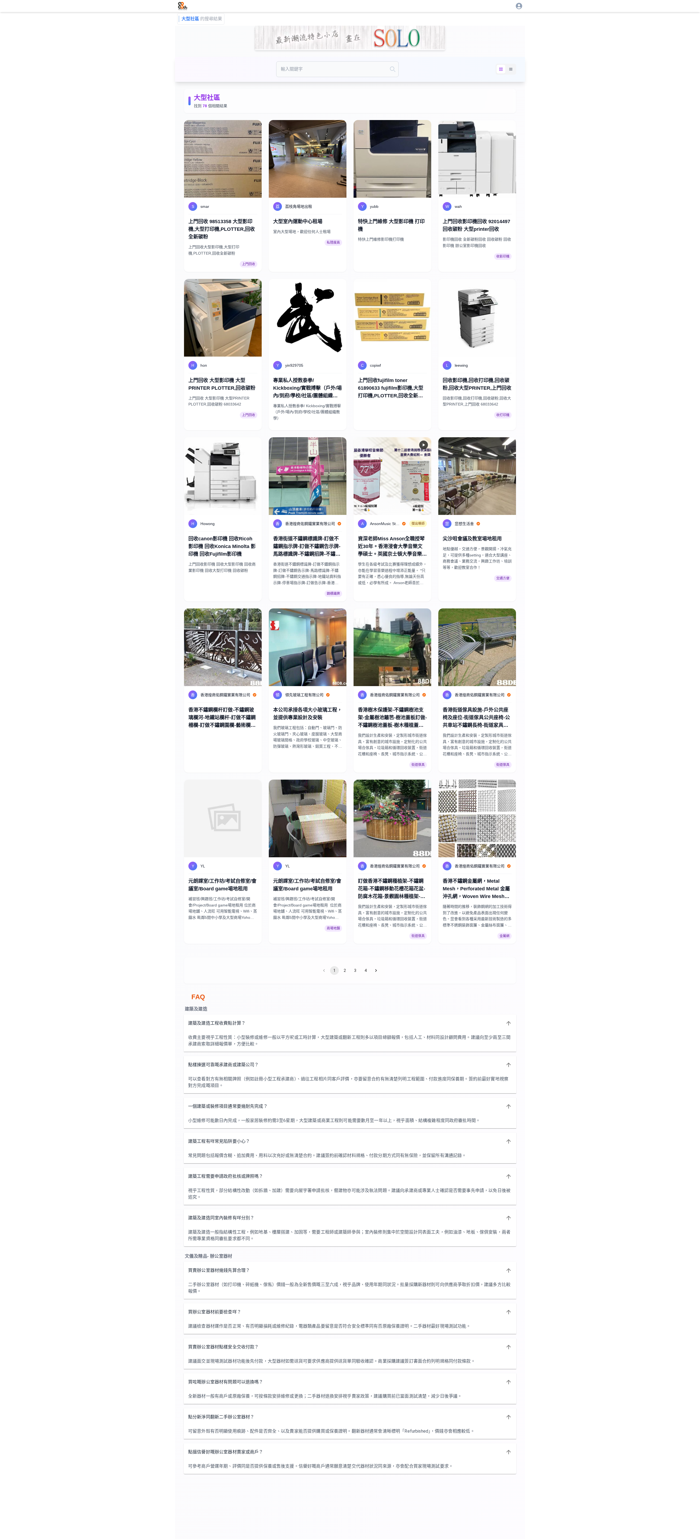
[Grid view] (501, 69)
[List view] (510, 69)
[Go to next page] (376, 970)
